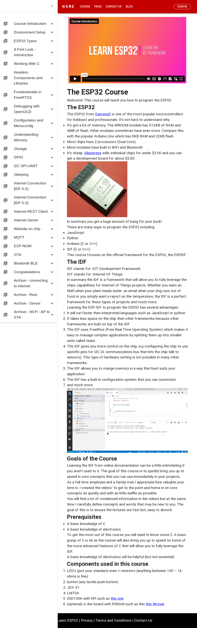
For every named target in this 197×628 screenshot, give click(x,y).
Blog (129, 6)
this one (117, 598)
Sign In (182, 6)
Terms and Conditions (113, 620)
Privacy (87, 620)
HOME (68, 6)
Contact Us (114, 6)
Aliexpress (92, 153)
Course (85, 6)
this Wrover (155, 604)
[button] (29, 23)
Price (98, 6)
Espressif (103, 114)
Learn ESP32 (67, 620)
